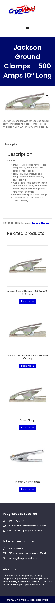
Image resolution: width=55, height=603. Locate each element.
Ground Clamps (40, 223)
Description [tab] (11, 144)
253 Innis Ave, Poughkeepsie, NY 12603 (27, 525)
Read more (27, 301)
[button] (47, 96)
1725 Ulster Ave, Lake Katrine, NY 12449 (27, 553)
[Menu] (27, 27)
